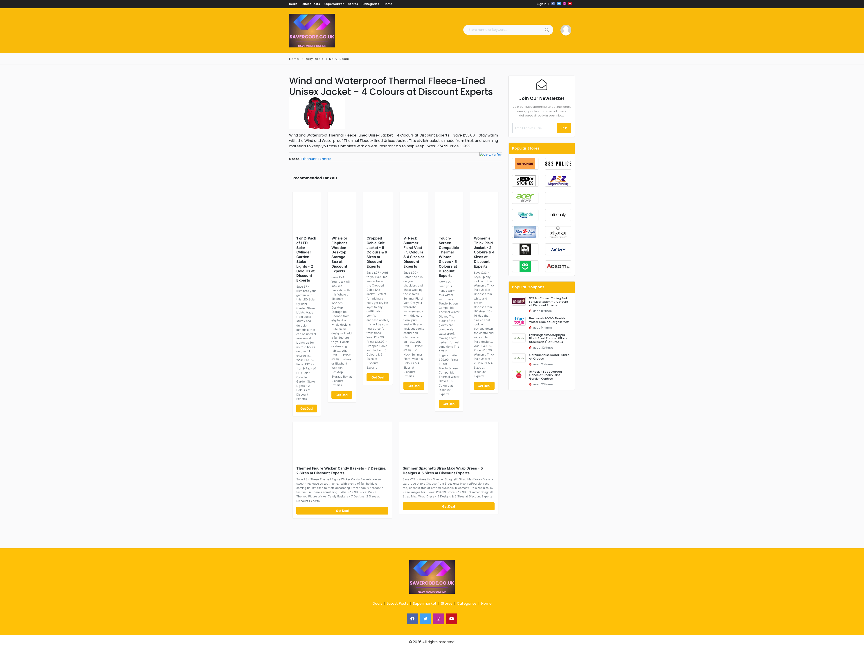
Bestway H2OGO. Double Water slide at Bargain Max (549, 320)
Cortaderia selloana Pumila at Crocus (549, 356)
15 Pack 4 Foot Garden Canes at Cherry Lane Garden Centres (545, 375)
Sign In (541, 4)
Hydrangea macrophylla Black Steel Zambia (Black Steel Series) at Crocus (548, 338)
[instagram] (564, 3)
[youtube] (570, 3)
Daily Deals (314, 59)
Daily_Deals (339, 59)
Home (294, 59)
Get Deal (306, 408)
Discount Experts (316, 158)
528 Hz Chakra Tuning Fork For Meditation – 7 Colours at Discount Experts (548, 301)
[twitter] (559, 3)
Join (564, 128)
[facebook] (553, 3)
